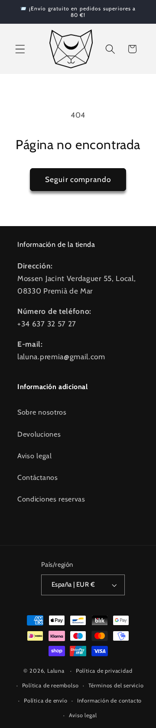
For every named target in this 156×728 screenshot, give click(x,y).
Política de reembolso (50, 685)
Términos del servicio (116, 685)
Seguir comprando (78, 179)
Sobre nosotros (42, 412)
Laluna (56, 670)
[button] (20, 49)
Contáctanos (37, 477)
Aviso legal (34, 455)
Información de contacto (109, 700)
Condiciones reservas (51, 499)
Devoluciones (39, 434)
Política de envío (46, 700)
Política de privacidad (104, 670)
